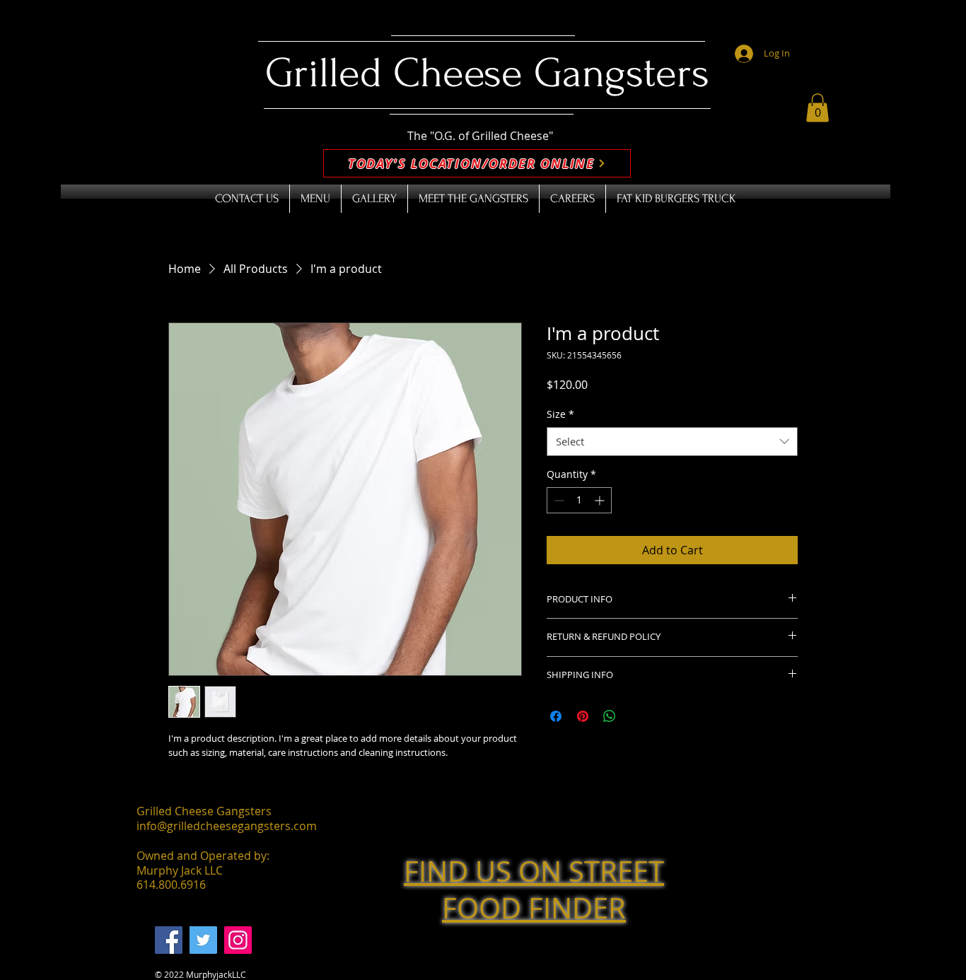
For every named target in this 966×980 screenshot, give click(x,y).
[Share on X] (636, 716)
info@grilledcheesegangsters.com (226, 826)
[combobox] (672, 441)
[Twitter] (203, 940)
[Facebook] (168, 940)
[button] (817, 107)
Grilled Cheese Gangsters (487, 73)
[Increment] (601, 500)
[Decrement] (557, 500)
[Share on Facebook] (555, 716)
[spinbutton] (579, 500)
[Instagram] (238, 940)
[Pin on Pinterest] (582, 716)
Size (560, 414)
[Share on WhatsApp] (609, 716)
